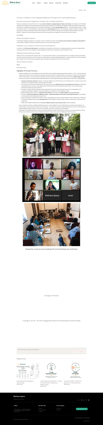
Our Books (65, 3)
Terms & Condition (79, 417)
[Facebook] (74, 352)
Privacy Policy (87, 417)
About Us (51, 3)
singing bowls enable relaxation (45, 92)
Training (38, 3)
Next (85, 10)
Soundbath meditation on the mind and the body (69, 92)
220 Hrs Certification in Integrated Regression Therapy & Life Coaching (57, 23)
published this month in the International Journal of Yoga (66, 84)
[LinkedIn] (82, 352)
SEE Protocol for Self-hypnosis (31, 48)
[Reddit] (79, 352)
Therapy (45, 3)
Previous (80, 10)
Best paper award (43, 99)
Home (33, 3)
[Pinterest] (84, 352)
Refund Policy (87, 421)
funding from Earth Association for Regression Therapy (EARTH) (72, 40)
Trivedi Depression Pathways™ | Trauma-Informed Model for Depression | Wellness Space (51, 382)
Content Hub (58, 3)
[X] (76, 352)
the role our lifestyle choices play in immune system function (53, 102)
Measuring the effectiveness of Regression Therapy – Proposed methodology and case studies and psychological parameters (52, 94)
